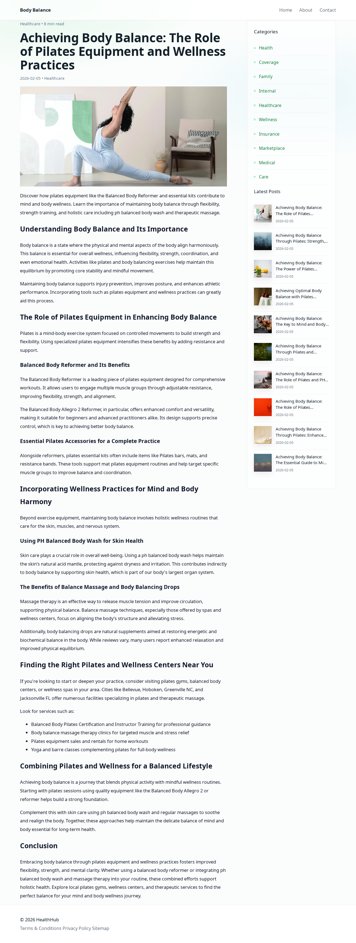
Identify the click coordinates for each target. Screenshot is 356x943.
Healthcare (270, 105)
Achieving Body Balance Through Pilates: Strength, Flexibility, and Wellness (300, 241)
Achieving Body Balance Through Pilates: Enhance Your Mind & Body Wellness (302, 435)
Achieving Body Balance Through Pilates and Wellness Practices (298, 352)
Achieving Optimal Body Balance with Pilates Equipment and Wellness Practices (299, 299)
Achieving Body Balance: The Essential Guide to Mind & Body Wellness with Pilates (302, 465)
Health (266, 48)
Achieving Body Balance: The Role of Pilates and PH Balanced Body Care (300, 380)
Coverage (269, 62)
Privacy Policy (77, 928)
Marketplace (272, 148)
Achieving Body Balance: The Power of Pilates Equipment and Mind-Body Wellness (301, 271)
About (305, 10)
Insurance (269, 134)
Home (285, 10)
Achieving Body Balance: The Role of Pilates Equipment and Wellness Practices (299, 216)
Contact (328, 10)
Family (266, 76)
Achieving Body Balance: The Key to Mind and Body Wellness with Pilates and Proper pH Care (301, 327)
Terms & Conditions (40, 928)
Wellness (268, 119)
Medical (267, 163)
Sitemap (100, 928)
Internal (267, 91)
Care (264, 177)
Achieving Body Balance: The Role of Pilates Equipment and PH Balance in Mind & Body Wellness (301, 410)
